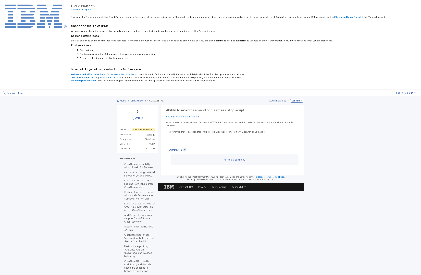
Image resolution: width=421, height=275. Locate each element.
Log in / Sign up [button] (405, 92)
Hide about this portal (81, 9)
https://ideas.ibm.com (110, 77)
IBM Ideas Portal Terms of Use (269, 177)
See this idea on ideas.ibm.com (183, 116)
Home (123, 100)
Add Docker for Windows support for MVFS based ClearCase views (138, 218)
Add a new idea (277, 100)
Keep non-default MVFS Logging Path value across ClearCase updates (138, 183)
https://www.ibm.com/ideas (122, 74)
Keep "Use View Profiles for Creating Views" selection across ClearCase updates (139, 207)
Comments (177, 149)
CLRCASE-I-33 (138, 100)
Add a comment (236, 159)
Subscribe (297, 101)
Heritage (151, 134)
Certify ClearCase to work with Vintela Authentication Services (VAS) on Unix (139, 195)
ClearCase (150, 139)
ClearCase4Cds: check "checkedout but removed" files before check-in (139, 238)
